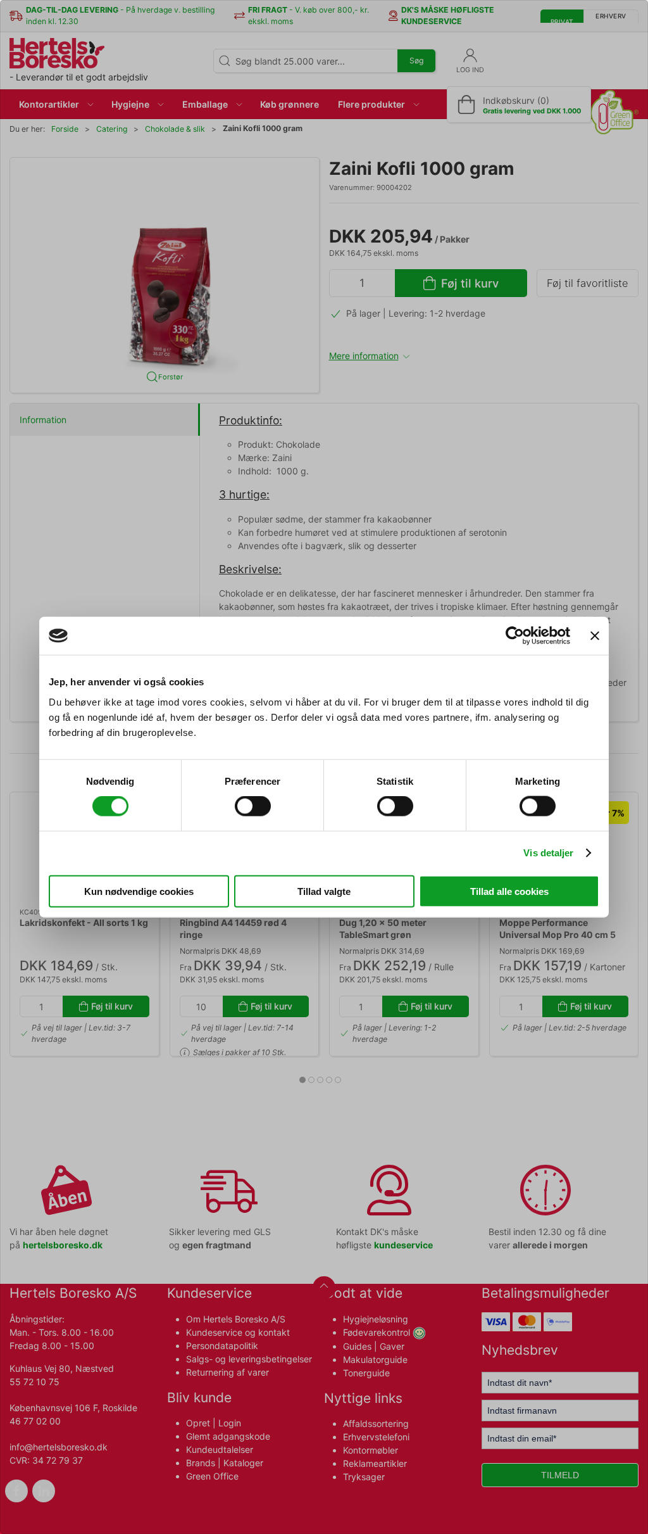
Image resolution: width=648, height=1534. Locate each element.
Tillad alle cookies (509, 890)
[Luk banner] (594, 635)
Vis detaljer (548, 852)
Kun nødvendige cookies (139, 890)
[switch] (253, 806)
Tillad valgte (324, 890)
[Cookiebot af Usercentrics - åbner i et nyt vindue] (514, 635)
